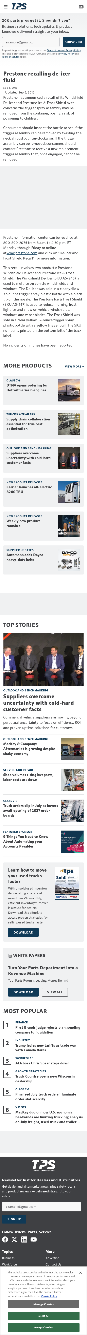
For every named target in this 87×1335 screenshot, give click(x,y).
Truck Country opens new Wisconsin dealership (45, 1078)
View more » (74, 366)
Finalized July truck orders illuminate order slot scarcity (45, 1096)
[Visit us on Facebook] (5, 1239)
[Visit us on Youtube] (34, 1239)
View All (55, 992)
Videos (20, 1107)
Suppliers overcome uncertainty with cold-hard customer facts (28, 458)
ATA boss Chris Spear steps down (42, 1063)
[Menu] (5, 6)
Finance (21, 1022)
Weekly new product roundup (23, 523)
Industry (22, 1040)
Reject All (43, 1315)
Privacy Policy (67, 53)
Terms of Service (10, 56)
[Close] (80, 1272)
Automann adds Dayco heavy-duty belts (24, 557)
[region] (43, 1300)
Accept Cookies (43, 1327)
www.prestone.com (22, 252)
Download (23, 932)
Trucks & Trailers (20, 414)
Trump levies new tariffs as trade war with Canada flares (45, 1047)
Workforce (24, 1058)
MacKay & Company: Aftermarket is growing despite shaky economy (29, 749)
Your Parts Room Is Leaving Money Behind (38, 980)
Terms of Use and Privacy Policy (64, 50)
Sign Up (14, 1219)
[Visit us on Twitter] (14, 1239)
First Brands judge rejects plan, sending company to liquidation (47, 1030)
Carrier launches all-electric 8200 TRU (29, 489)
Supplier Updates (20, 550)
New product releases (24, 482)
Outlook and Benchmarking (28, 448)
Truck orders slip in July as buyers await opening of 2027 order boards (30, 811)
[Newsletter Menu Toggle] (81, 6)
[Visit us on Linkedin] (24, 1239)
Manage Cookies (43, 1304)
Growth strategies (30, 1071)
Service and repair (18, 770)
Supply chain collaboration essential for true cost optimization (28, 424)
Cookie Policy (49, 1296)
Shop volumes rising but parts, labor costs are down (28, 777)
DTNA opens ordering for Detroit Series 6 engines (27, 387)
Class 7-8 (13, 380)
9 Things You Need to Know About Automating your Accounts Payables (25, 841)
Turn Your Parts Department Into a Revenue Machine (43, 970)
